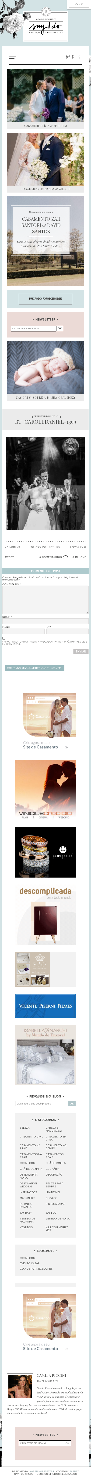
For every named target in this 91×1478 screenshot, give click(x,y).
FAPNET (74, 1471)
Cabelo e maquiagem (54, 1129)
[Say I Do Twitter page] (73, 57)
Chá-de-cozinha (31, 1168)
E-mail (7, 627)
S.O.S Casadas (55, 1204)
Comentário (11, 584)
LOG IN (79, 3)
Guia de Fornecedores (36, 1268)
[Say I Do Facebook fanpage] (79, 57)
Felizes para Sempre (54, 1185)
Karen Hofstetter (42, 1471)
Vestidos (26, 1227)
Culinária (52, 1168)
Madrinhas (27, 1198)
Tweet (9, 557)
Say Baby (26, 1212)
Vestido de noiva (58, 1218)
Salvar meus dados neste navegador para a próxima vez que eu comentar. (44, 643)
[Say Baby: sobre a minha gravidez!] (45, 367)
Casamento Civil (31, 1136)
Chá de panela (56, 1163)
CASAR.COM (27, 1258)
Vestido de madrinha (27, 1220)
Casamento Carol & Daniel (34, 668)
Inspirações (28, 1192)
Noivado (51, 1198)
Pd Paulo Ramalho (26, 1205)
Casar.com (27, 1163)
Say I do (51, 1212)
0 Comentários (50, 557)
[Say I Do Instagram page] (68, 57)
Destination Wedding (28, 1185)
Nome (7, 617)
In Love (80, 557)
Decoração (54, 1174)
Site (48, 627)
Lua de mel (53, 1192)
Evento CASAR (30, 1263)
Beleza (24, 1127)
